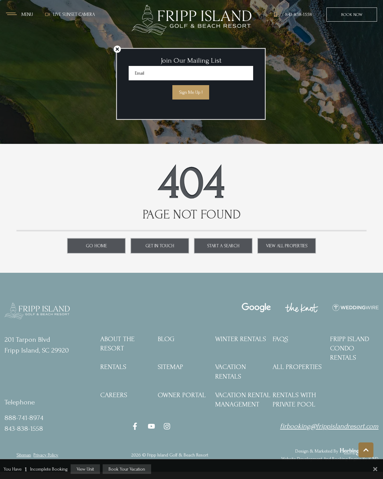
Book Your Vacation (127, 469)
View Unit (85, 469)
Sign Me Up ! (191, 92)
